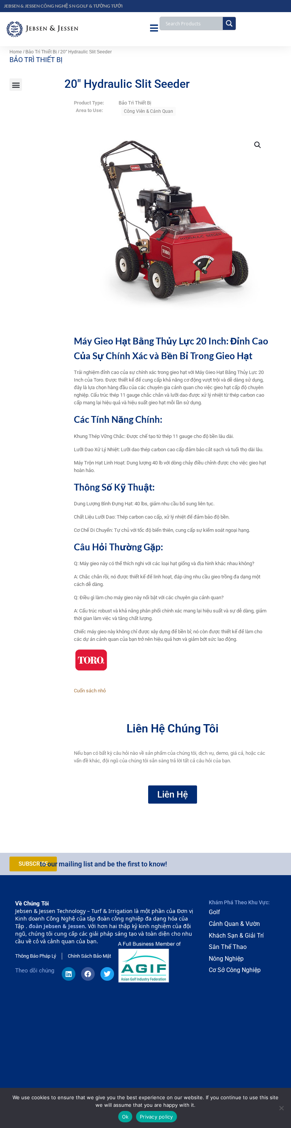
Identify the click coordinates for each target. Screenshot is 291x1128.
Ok (125, 1117)
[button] (15, 84)
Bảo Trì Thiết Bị (41, 52)
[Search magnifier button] (229, 23)
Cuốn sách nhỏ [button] (90, 690)
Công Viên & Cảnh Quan (148, 111)
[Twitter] (107, 974)
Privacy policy (156, 1117)
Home (15, 52)
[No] (281, 1108)
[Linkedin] (68, 974)
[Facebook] (88, 974)
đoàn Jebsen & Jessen (57, 926)
